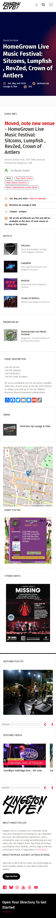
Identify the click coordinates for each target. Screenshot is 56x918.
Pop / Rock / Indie (24, 178)
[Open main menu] (50, 5)
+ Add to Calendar (37, 198)
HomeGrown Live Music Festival (33, 333)
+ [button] (7, 451)
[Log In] (36, 4)
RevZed (25, 280)
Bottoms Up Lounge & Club (22, 205)
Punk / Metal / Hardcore (16, 183)
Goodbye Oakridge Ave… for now (23, 770)
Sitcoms (25, 245)
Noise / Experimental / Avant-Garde (21, 187)
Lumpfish (26, 263)
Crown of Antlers (30, 298)
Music (8, 178)
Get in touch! (41, 849)
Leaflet (26, 505)
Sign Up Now (11, 876)
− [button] (7, 455)
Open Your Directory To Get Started (24, 904)
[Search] (43, 4)
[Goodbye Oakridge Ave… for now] (24, 755)
